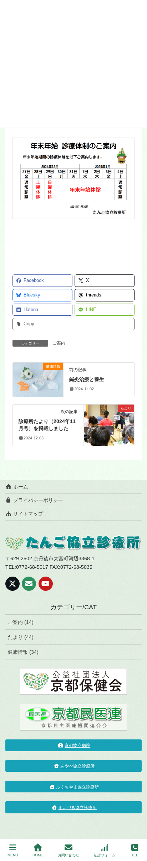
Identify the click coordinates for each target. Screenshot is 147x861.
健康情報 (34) (23, 652)
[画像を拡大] (125, 146)
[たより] (109, 421)
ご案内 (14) (21, 622)
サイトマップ (27, 514)
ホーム (20, 487)
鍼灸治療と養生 (86, 379)
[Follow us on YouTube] (46, 584)
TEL (134, 855)
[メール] (29, 584)
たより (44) (21, 637)
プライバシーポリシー (37, 500)
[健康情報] (38, 379)
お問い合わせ (68, 855)
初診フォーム (104, 855)
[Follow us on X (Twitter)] (12, 584)
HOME (37, 855)
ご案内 (58, 343)
